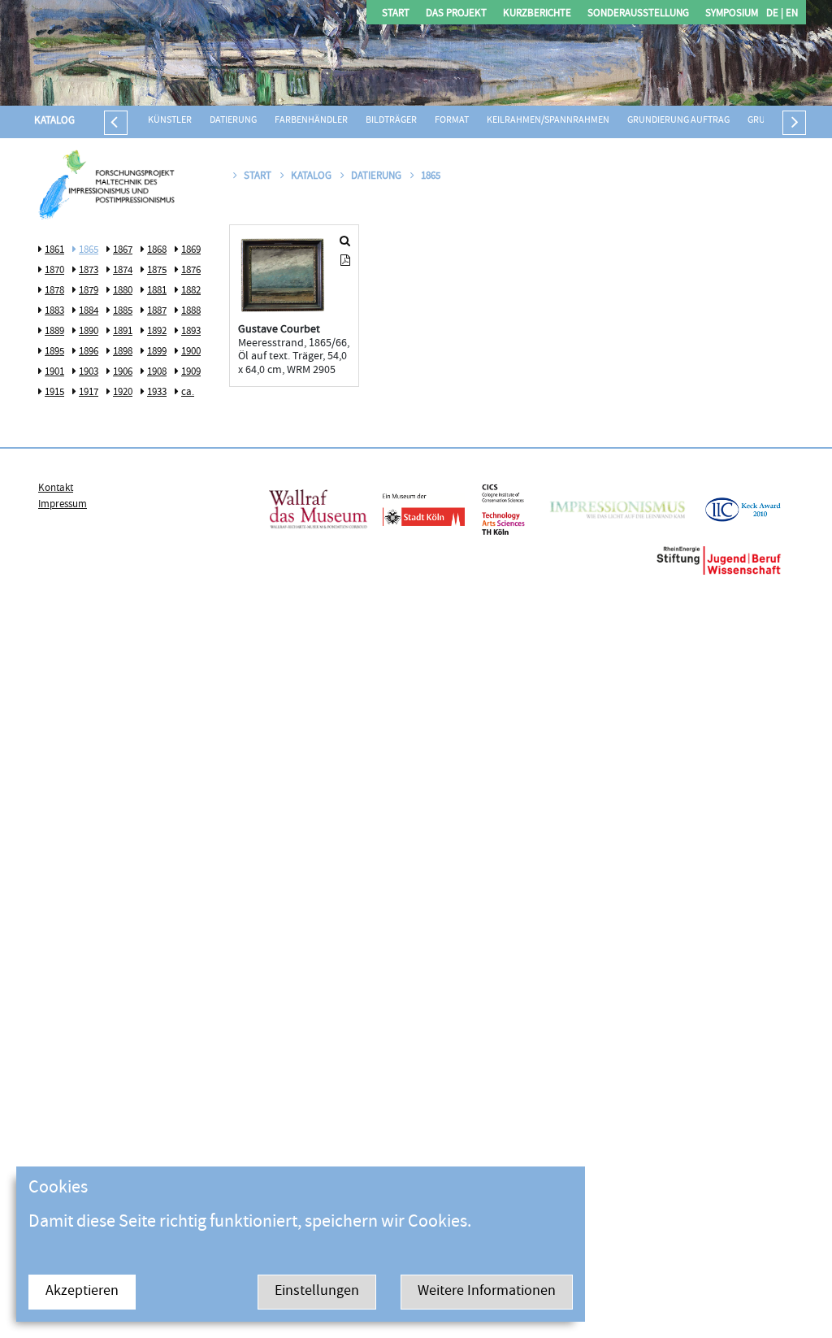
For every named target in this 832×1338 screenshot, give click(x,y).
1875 (157, 271)
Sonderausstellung (638, 14)
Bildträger (391, 120)
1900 (191, 352)
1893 (191, 332)
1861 (54, 250)
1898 (122, 352)
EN (790, 14)
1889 (54, 332)
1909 (191, 372)
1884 (88, 311)
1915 (54, 392)
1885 (122, 311)
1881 (157, 291)
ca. (187, 392)
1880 (122, 291)
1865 (88, 250)
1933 (157, 392)
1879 (88, 291)
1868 (157, 250)
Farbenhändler (311, 120)
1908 (157, 372)
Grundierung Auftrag (678, 120)
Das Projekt (456, 14)
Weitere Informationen (487, 1292)
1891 (122, 332)
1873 (88, 271)
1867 (122, 250)
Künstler (170, 120)
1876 (191, 271)
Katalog (54, 121)
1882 (191, 291)
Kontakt (55, 488)
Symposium (731, 14)
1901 (54, 372)
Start (396, 14)
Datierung (233, 120)
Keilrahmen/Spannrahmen (548, 120)
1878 (54, 291)
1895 (54, 352)
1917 (88, 392)
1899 (157, 352)
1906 (122, 372)
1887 (157, 311)
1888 (191, 311)
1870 (54, 271)
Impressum (62, 505)
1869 (191, 250)
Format (452, 120)
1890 (88, 332)
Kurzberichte (537, 14)
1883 (54, 311)
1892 (157, 332)
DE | (774, 14)
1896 (88, 352)
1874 (122, 271)
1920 (122, 392)
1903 (88, 372)
